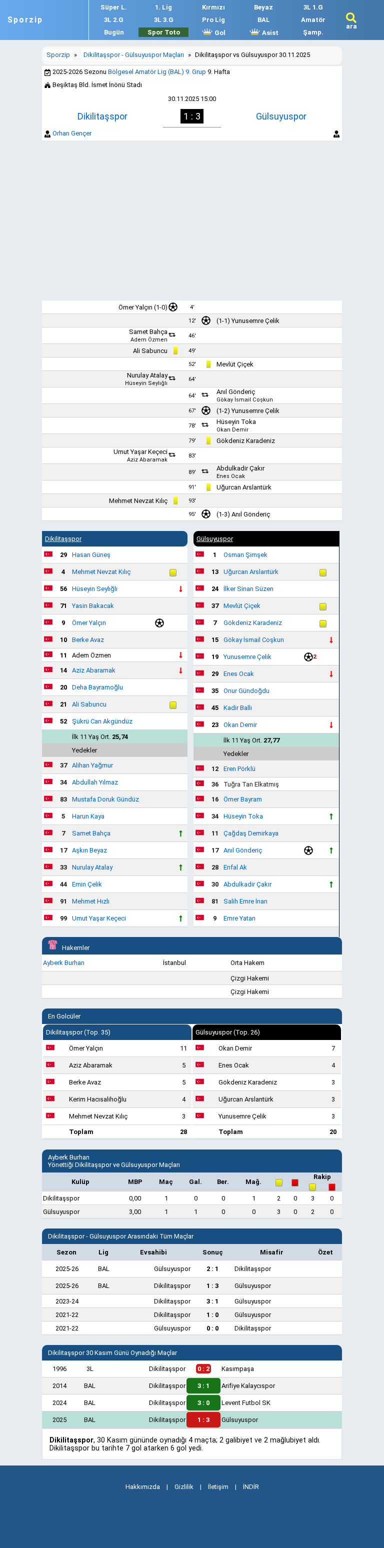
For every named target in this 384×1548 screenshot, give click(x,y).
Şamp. (313, 32)
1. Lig (163, 7)
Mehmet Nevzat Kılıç (138, 500)
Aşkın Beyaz (89, 850)
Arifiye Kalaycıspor (248, 1386)
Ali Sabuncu (150, 350)
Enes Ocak (230, 476)
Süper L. (113, 7)
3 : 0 (204, 1402)
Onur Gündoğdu (247, 690)
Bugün (114, 32)
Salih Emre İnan (246, 901)
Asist (269, 32)
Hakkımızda (143, 1486)
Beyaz (263, 7)
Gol (219, 32)
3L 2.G (114, 20)
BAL (264, 20)
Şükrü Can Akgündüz (102, 721)
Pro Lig (213, 20)
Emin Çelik (87, 884)
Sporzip (25, 20)
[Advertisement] (192, 220)
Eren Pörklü (240, 768)
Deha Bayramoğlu (97, 687)
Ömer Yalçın (135, 307)
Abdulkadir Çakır (240, 468)
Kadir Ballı (238, 708)
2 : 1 (212, 1268)
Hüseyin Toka (236, 422)
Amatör (313, 20)
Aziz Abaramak (147, 459)
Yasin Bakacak (93, 606)
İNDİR (251, 1486)
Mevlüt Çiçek (235, 364)
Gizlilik (184, 1486)
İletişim (218, 1486)
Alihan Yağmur (92, 765)
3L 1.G (313, 7)
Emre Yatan (240, 918)
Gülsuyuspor (281, 116)
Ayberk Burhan (63, 962)
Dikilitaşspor (103, 116)
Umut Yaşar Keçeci (141, 452)
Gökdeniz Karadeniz (245, 440)
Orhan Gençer (72, 133)
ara (351, 26)
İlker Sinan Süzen (249, 588)
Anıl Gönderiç (235, 392)
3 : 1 (204, 1386)
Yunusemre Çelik (256, 320)
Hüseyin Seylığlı (146, 383)
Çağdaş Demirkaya (251, 833)
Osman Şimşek (246, 554)
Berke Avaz (88, 640)
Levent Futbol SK (246, 1402)
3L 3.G (164, 20)
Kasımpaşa (238, 1368)
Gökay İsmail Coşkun (244, 399)
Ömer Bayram (243, 799)
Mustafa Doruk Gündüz (105, 799)
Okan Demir (232, 429)
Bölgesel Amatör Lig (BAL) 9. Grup (157, 72)
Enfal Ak (235, 867)
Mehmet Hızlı (91, 901)
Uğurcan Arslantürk (244, 487)
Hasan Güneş (91, 554)
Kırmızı (213, 7)
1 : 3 (212, 1286)
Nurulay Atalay (147, 375)
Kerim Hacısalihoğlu (97, 1099)
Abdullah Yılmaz (95, 782)
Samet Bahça (148, 332)
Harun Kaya (88, 816)
